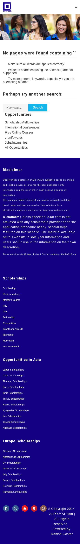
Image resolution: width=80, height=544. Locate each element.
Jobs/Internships (16, 142)
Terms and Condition (13, 254)
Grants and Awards (13, 329)
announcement (11, 346)
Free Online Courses (19, 132)
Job (5, 311)
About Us (59, 254)
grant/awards (14, 137)
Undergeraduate (11, 294)
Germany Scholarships (15, 451)
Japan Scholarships (13, 369)
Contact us (47, 254)
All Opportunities (16, 147)
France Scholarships (14, 480)
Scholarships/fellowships (22, 122)
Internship (8, 335)
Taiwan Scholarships (14, 422)
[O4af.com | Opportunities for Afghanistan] (21, 7)
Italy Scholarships (12, 474)
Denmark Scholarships (15, 468)
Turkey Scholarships (13, 398)
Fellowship (8, 317)
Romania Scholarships (15, 492)
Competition (9, 323)
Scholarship (9, 288)
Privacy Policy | (33, 254)
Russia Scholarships (14, 404)
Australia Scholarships (15, 428)
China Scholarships (13, 375)
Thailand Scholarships (15, 381)
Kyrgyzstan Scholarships (16, 410)
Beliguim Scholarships (15, 486)
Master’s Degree (11, 300)
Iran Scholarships (12, 416)
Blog (73, 254)
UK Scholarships (12, 462)
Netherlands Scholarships (16, 457)
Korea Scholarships (13, 387)
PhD (5, 305)
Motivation (8, 340)
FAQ (67, 254)
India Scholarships (13, 393)
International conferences (22, 127)
